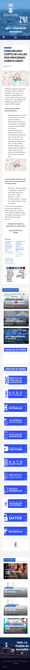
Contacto (4, 667)
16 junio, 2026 (11, 612)
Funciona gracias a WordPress (11, 661)
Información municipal (11, 334)
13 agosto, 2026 (12, 576)
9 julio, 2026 (11, 594)
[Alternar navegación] (15, 37)
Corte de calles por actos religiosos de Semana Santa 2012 (20, 274)
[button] (27, 37)
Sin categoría (9, 587)
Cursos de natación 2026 (14, 627)
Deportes (8, 605)
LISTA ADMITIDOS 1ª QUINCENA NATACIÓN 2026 (14, 610)
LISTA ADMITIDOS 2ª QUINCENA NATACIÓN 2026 (14, 592)
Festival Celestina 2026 (13, 572)
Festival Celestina (10, 299)
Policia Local (7, 47)
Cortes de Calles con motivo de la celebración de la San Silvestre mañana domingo (10, 276)
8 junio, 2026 (11, 631)
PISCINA (13, 605)
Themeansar (15, 663)
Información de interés (11, 316)
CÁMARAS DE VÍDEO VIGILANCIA (14, 337)
